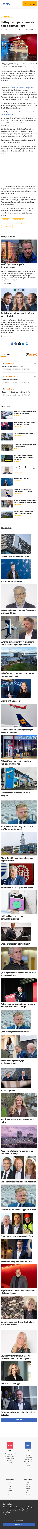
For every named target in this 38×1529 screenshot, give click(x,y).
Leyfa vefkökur (19, 1524)
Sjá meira (19, 1420)
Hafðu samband (28, 1457)
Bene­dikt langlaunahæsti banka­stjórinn (18, 1182)
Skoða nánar (6, 1515)
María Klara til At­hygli (10, 1384)
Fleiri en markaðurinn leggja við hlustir (18, 1210)
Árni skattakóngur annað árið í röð (16, 1262)
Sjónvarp (10, 1492)
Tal (28, 1499)
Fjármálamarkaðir (7, 226)
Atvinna (28, 1486)
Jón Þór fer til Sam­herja (21, 478)
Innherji (28, 1482)
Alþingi (24, 223)
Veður (28, 1490)
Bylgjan (28, 1492)
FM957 (28, 1495)
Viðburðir (28, 1488)
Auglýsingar (28, 1455)
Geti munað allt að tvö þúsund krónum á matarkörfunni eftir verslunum (23, 457)
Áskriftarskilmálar (28, 1461)
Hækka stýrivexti (8, 1091)
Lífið (10, 1488)
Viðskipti (10, 1484)
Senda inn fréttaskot (28, 1472)
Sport (10, 1486)
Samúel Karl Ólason (7, 30)
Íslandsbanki (6, 219)
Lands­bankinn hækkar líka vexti (24, 433)
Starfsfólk (28, 1463)
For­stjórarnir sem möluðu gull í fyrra (17, 1236)
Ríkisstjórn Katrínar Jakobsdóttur (11, 223)
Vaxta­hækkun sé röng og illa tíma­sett (17, 888)
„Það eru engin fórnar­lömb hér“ (15, 1032)
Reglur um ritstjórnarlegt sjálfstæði (10, 1454)
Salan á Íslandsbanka (18, 219)
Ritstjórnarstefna (28, 1459)
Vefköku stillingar (19, 1520)
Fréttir (9, 1482)
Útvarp (10, 1495)
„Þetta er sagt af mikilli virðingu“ (15, 944)
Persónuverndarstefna (10, 1456)
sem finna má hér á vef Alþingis (20, 88)
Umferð (28, 1465)
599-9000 (11, 1462)
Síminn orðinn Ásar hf (10, 701)
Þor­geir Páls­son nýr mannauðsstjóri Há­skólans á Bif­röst (24, 469)
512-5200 (29, 1453)
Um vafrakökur (28, 1470)
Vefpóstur (28, 1467)
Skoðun (10, 1490)
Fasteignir (28, 1484)
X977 (28, 1497)
